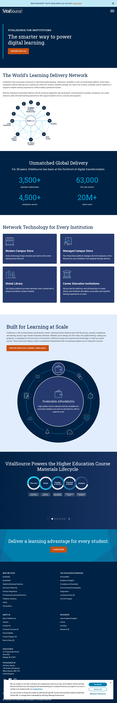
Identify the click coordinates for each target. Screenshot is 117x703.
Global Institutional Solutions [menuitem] (13, 584)
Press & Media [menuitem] (8, 633)
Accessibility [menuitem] (64, 577)
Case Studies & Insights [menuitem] (68, 618)
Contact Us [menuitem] (7, 626)
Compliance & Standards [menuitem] (69, 584)
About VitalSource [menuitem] (9, 618)
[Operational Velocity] (70, 432)
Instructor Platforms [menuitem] (10, 588)
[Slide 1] (52, 519)
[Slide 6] (65, 519)
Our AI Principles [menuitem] (66, 599)
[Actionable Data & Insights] (30, 418)
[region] (58, 490)
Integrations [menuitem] (64, 591)
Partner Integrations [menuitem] (10, 591)
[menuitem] (70, 595)
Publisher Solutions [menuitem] (10, 599)
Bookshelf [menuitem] (6, 577)
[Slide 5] (62, 519)
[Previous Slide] (48, 519)
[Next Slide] (69, 519)
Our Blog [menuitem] (63, 626)
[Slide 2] (55, 519)
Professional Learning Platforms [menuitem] (14, 595)
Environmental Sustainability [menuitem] (70, 588)
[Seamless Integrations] (79, 376)
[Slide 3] (57, 519)
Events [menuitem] (62, 622)
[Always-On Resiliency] (91, 396)
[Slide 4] (60, 519)
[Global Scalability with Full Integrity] (87, 418)
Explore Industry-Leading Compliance (27, 348)
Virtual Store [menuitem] (7, 606)
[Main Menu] (112, 11)
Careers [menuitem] (5, 622)
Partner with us (18, 51)
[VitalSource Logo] (12, 11)
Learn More (58, 549)
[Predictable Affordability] (58, 369)
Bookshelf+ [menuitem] (7, 580)
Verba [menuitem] (5, 602)
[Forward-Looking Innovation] (47, 432)
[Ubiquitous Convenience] (26, 396)
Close (113, 3)
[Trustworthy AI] (38, 376)
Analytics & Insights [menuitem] (67, 580)
